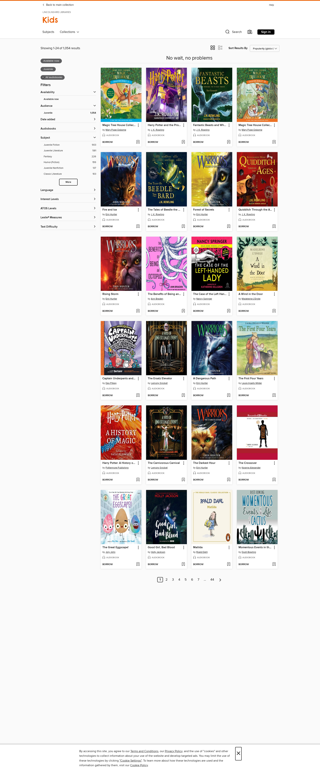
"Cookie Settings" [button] (130, 760)
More (68, 182)
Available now (51, 99)
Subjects (48, 32)
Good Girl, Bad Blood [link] (161, 547)
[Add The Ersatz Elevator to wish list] (183, 395)
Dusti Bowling (249, 552)
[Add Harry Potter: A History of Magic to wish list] (138, 480)
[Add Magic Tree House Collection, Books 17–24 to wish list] (274, 142)
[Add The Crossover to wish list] (274, 480)
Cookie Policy (139, 765)
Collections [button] (68, 32)
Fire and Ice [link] (109, 209)
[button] (233, 32)
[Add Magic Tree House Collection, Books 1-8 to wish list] (138, 142)
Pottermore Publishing (117, 467)
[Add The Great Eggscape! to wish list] (138, 564)
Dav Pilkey (111, 383)
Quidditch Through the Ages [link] (255, 209)
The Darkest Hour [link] (204, 463)
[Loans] (250, 32)
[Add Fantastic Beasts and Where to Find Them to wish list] (228, 142)
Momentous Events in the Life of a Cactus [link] (255, 547)
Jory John (110, 552)
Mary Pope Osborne (116, 129)
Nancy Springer (204, 298)
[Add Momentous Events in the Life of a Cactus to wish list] (274, 564)
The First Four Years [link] (251, 378)
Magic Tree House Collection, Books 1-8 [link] (119, 125)
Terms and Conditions (144, 751)
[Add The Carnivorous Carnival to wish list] (183, 480)
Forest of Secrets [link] (203, 209)
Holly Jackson (158, 552)
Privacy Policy (173, 751)
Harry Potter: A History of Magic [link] (119, 463)
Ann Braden (157, 298)
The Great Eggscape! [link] (115, 547)
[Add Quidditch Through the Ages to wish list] (274, 226)
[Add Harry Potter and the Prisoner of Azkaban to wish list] (183, 142)
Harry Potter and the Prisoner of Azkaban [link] (165, 125)
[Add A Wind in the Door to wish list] (274, 311)
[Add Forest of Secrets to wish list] (228, 226)
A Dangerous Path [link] (204, 378)
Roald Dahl (202, 552)
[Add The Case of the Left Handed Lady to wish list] (228, 311)
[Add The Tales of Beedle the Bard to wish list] (183, 226)
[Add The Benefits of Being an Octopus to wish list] (183, 311)
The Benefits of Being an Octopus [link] (165, 294)
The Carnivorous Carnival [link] (164, 463)
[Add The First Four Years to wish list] (274, 395)
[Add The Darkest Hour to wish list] (228, 480)
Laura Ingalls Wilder (252, 383)
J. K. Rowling (157, 129)
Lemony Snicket (159, 383)
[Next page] (220, 579)
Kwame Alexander (251, 467)
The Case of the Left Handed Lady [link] (210, 294)
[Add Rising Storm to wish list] (138, 311)
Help (271, 5)
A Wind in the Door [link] (251, 294)
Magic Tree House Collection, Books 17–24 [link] (255, 125)
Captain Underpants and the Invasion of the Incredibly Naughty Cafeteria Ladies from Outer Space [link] (119, 378)
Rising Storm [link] (110, 294)
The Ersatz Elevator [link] (160, 378)
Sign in (266, 32)
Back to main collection (59, 5)
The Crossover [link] (248, 463)
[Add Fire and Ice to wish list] (138, 226)
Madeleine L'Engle (251, 298)
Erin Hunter (111, 214)
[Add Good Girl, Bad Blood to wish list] (183, 564)
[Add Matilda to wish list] (228, 564)
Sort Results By (238, 48)
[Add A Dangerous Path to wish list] (228, 395)
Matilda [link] (198, 547)
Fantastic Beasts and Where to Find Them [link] (210, 125)
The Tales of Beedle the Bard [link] (165, 209)
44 (212, 580)
